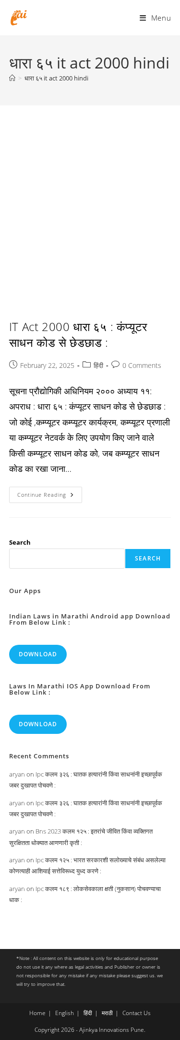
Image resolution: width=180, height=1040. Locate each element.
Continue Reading (49, 496)
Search (20, 542)
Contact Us (136, 1013)
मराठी (107, 1013)
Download (38, 654)
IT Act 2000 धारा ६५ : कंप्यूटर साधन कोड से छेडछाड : (78, 335)
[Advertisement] (90, 200)
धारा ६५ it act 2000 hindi (56, 78)
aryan (17, 774)
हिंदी (98, 365)
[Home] (12, 78)
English (64, 1013)
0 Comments (141, 365)
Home (37, 1013)
